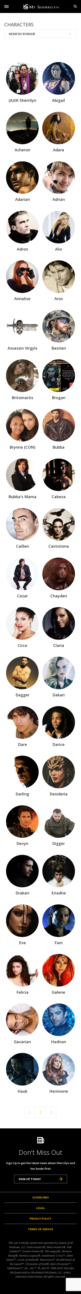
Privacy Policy (40, 1218)
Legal (40, 1208)
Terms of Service (40, 1229)
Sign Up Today (30, 1179)
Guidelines (40, 1197)
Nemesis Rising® (22, 34)
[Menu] (6, 6)
